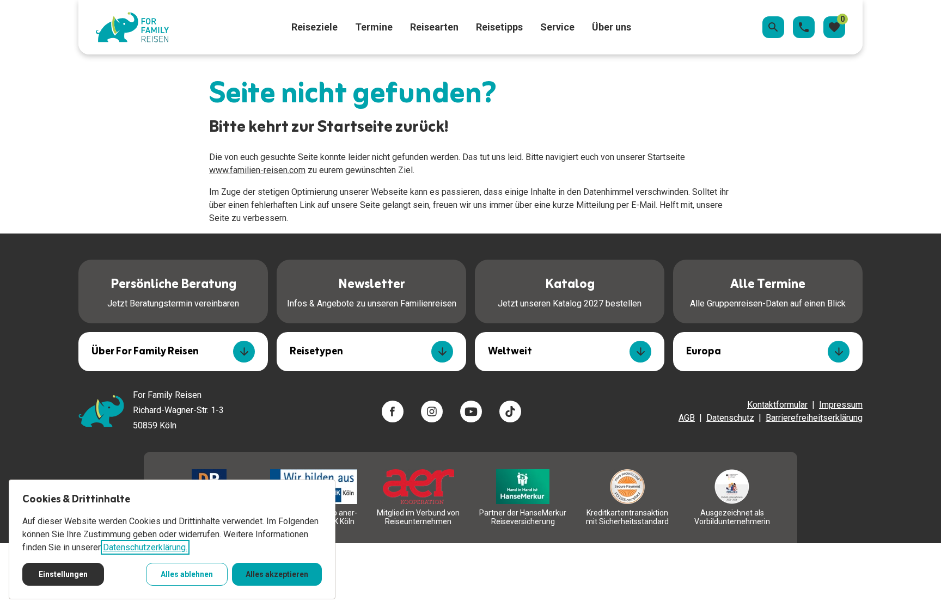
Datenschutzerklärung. (145, 547)
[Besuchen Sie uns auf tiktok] (510, 411)
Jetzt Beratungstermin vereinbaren (173, 291)
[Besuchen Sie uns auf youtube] (471, 411)
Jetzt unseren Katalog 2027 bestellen (569, 291)
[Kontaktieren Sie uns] (804, 27)
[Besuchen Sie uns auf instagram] (432, 411)
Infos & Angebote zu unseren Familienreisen (371, 291)
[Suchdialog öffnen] (773, 27)
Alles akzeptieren (277, 574)
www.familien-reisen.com (257, 170)
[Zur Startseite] (132, 27)
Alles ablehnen (187, 574)
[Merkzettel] (834, 27)
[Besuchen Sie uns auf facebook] (393, 411)
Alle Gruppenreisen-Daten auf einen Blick (768, 291)
